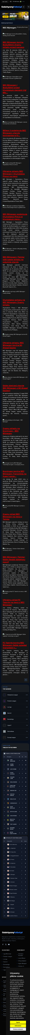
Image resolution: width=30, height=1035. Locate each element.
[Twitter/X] (6, 944)
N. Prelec (12, 859)
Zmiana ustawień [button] (18, 1029)
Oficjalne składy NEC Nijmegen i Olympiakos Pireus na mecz (14, 174)
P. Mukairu (12, 897)
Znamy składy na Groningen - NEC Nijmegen (11, 431)
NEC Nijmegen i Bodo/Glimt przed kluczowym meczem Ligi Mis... (14, 89)
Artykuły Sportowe (22, 27)
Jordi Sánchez (13, 844)
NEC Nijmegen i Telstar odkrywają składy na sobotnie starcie (13, 259)
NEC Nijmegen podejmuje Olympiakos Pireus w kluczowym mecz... (15, 216)
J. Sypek (12, 904)
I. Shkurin (12, 908)
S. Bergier (12, 874)
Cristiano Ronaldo (20, 954)
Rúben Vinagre (13, 885)
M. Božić (12, 870)
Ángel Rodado (13, 893)
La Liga (5, 959)
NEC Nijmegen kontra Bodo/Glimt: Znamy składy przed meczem (13, 45)
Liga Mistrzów (7, 954)
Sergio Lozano (13, 889)
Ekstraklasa (6, 967)
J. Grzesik (12, 882)
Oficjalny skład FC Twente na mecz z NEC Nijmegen (13, 602)
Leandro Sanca (13, 915)
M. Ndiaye (12, 900)
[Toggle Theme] (23, 7)
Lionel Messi (21, 958)
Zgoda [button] (18, 1022)
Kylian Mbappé (22, 963)
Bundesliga (6, 964)
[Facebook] (3, 944)
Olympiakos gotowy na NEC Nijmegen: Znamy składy (14, 302)
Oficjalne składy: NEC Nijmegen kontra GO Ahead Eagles (13, 345)
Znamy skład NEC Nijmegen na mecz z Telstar (12, 516)
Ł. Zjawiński (13, 848)
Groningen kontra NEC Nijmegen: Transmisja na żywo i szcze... (14, 474)
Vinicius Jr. (21, 966)
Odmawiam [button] (18, 1025)
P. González (13, 867)
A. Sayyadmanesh (14, 855)
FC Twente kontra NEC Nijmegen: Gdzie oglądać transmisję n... (15, 645)
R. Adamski (12, 863)
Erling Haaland (22, 961)
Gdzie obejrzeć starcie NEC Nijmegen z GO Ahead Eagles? (15, 388)
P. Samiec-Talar (13, 878)
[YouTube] (9, 944)
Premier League (7, 956)
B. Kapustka (13, 852)
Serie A (5, 962)
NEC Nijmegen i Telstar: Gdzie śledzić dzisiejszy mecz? (14, 559)
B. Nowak (12, 912)
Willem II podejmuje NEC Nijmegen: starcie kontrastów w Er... (14, 133)
